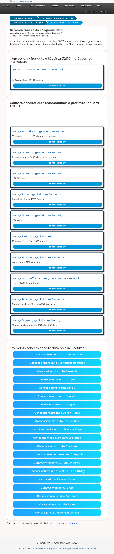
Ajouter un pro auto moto (70, 548)
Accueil (6, 6)
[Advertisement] (60, 115)
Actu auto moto (89, 11)
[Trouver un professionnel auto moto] (21, 1)
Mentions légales (47, 548)
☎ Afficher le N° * (57, 85)
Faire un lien (90, 548)
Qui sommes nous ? (27, 548)
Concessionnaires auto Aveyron (28, 22)
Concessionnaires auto (24, 18)
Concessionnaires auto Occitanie (56, 18)
